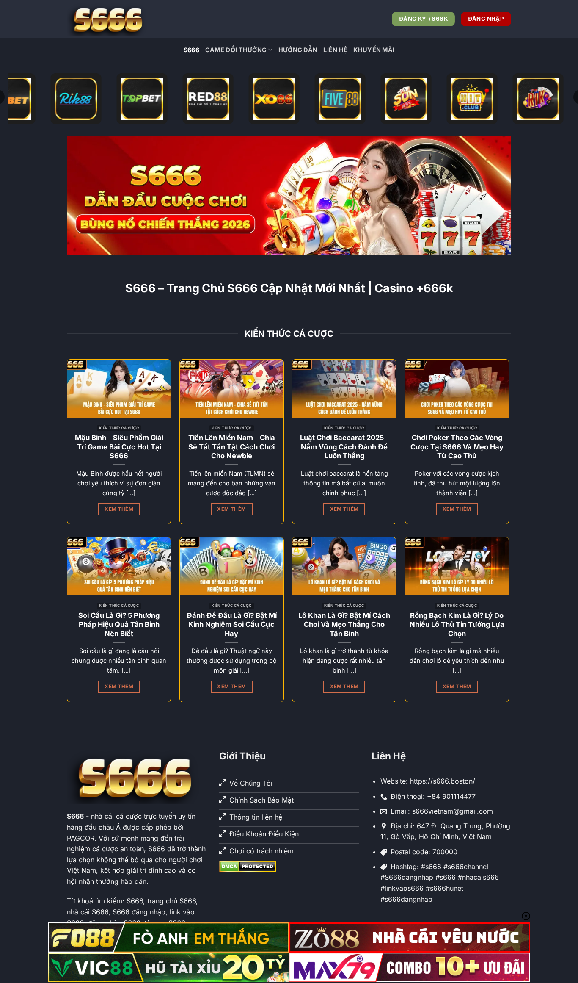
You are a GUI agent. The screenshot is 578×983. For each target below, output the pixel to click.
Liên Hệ (335, 49)
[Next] (491, 196)
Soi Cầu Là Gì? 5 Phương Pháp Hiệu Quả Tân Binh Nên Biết (119, 624)
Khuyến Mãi (373, 49)
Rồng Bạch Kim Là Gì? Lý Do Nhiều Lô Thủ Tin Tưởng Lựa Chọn (457, 624)
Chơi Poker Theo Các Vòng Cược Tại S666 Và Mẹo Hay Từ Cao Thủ (457, 446)
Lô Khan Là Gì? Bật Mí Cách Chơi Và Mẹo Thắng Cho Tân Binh (344, 624)
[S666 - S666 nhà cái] (109, 19)
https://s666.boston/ (442, 781)
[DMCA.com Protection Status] (247, 866)
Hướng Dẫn (298, 49)
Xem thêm (119, 509)
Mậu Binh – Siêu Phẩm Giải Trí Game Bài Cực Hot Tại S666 (119, 446)
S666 (191, 49)
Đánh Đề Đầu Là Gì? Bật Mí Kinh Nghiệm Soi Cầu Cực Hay (232, 624)
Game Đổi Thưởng (236, 49)
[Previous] (86, 196)
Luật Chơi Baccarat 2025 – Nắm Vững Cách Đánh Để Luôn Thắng (344, 446)
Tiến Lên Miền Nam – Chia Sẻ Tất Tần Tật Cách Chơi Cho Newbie (231, 446)
